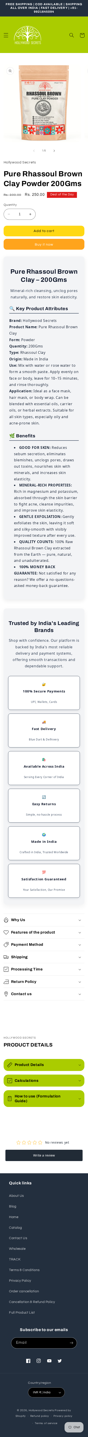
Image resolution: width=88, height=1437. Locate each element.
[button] (6, 35)
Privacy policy (62, 1416)
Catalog (15, 1227)
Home (14, 1217)
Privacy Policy (20, 1280)
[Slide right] (54, 151)
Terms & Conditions (24, 1270)
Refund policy (39, 1416)
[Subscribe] (71, 1342)
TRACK (15, 1259)
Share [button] (14, 1009)
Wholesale (17, 1248)
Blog (12, 1206)
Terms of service (46, 1423)
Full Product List (22, 1312)
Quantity (10, 204)
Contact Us (18, 1238)
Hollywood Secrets (41, 1410)
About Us (16, 1196)
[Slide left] (34, 151)
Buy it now (44, 244)
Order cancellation (24, 1291)
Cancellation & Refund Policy (32, 1302)
